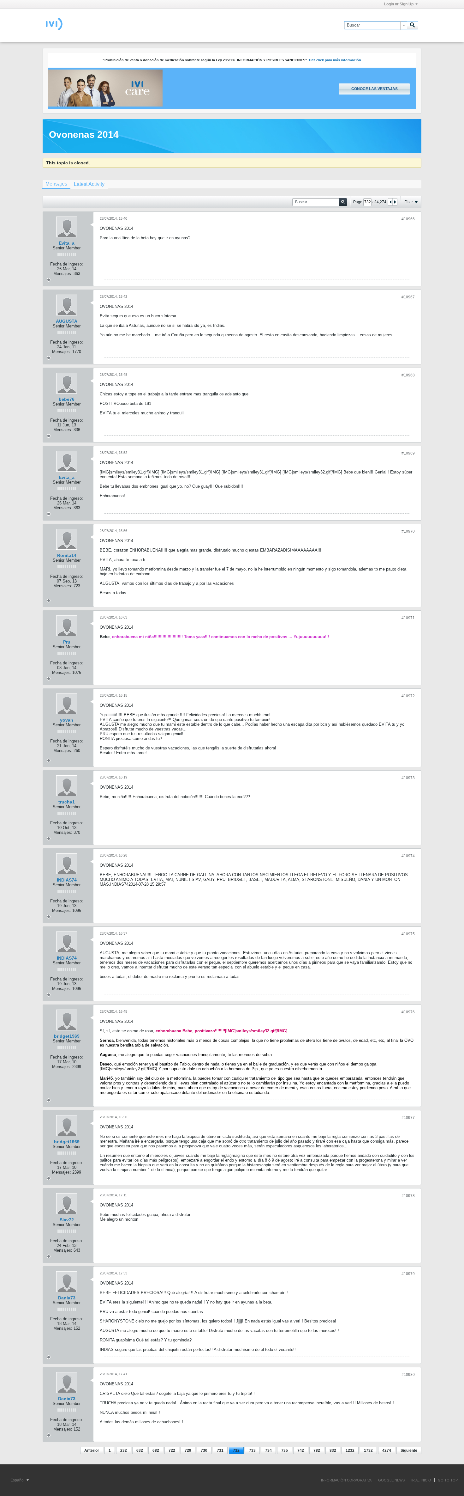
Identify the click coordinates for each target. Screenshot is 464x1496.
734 (268, 1450)
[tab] (56, 184)
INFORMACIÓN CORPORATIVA (346, 1480)
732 (236, 1450)
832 (333, 1450)
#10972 (408, 696)
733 (252, 1450)
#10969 (408, 453)
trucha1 (66, 801)
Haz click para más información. (335, 60)
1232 (350, 1450)
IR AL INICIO (421, 1480)
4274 (386, 1450)
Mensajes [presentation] (56, 183)
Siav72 (67, 1219)
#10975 (408, 934)
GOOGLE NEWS (391, 1480)
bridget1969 (67, 1036)
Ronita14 (66, 555)
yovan (66, 720)
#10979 (408, 1274)
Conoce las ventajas (374, 89)
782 (316, 1450)
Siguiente (409, 1450)
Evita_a (66, 243)
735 (284, 1450)
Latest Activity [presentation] (89, 184)
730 (204, 1450)
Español (18, 1480)
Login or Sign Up (398, 4)
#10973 (408, 778)
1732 (368, 1450)
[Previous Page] (390, 201)
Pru (66, 641)
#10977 (408, 1117)
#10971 (408, 618)
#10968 (408, 375)
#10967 (408, 297)
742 (300, 1450)
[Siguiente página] (395, 201)
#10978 (408, 1196)
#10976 (408, 1012)
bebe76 (66, 399)
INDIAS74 (67, 879)
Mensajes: (62, 273)
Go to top (448, 1480)
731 (220, 1450)
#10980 (408, 1374)
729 (188, 1450)
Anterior (91, 1450)
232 (123, 1450)
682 (155, 1450)
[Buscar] (412, 25)
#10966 (408, 219)
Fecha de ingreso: (66, 264)
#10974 (408, 856)
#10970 (408, 531)
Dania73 (66, 1297)
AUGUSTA (66, 321)
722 (172, 1450)
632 (139, 1450)
